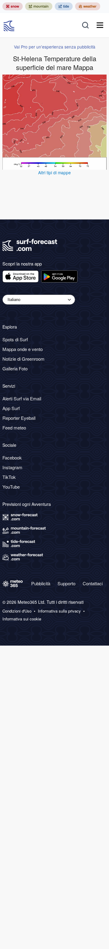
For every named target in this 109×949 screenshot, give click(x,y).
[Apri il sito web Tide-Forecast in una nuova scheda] (64, 6)
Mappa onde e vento (22, 349)
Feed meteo (14, 427)
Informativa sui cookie (21, 619)
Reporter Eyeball (18, 418)
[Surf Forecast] (10, 25)
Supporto (66, 583)
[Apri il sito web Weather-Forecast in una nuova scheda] (87, 6)
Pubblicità (40, 583)
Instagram (12, 467)
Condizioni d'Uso (16, 611)
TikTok (9, 477)
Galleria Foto (15, 368)
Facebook (12, 457)
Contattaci (93, 583)
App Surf (11, 408)
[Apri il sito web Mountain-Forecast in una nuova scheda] (38, 6)
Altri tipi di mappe (54, 172)
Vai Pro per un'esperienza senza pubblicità (54, 47)
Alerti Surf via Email (21, 398)
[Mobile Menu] (99, 25)
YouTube (11, 486)
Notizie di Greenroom (23, 359)
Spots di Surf (15, 339)
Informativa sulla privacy (59, 611)
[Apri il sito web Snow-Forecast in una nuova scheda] (12, 6)
